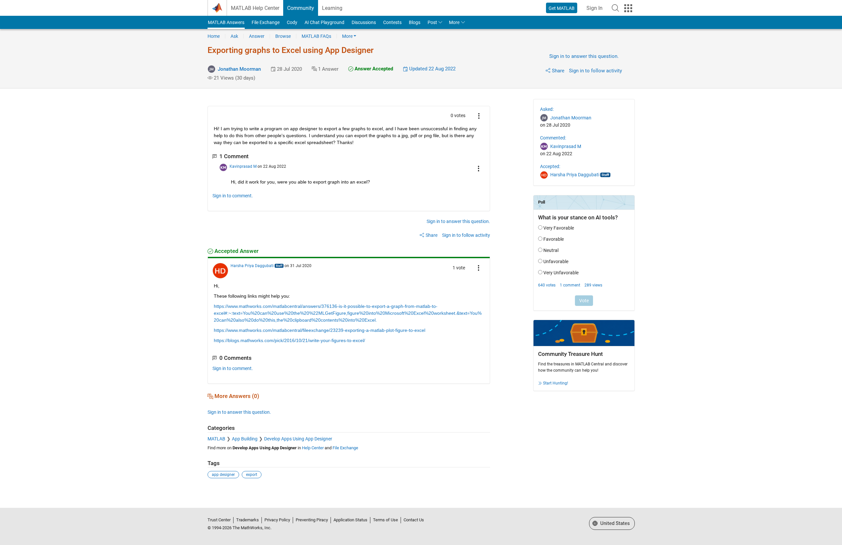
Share (558, 71)
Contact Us (414, 519)
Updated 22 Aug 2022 (432, 69)
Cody (292, 22)
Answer (256, 36)
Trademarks (247, 519)
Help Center (313, 447)
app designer (223, 474)
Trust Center (219, 519)
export (251, 474)
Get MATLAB (562, 8)
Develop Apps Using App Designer (298, 438)
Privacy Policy (277, 519)
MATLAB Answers (226, 22)
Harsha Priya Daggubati (252, 265)
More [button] (454, 22)
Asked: (547, 109)
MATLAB (216, 438)
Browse (283, 36)
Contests (392, 22)
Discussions (364, 22)
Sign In (594, 8)
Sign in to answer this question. (584, 56)
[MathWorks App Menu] (628, 8)
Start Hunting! (555, 383)
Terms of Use (385, 519)
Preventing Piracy (312, 519)
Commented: (553, 137)
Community (300, 8)
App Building (245, 438)
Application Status (350, 519)
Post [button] (432, 22)
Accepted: (550, 166)
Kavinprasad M (243, 166)
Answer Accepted (373, 69)
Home (214, 36)
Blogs (414, 22)
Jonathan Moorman (239, 69)
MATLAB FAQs (316, 36)
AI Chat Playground (324, 22)
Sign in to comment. (232, 195)
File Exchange (266, 22)
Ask (234, 36)
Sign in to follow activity (595, 71)
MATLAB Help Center (255, 8)
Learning (332, 8)
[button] (615, 8)
